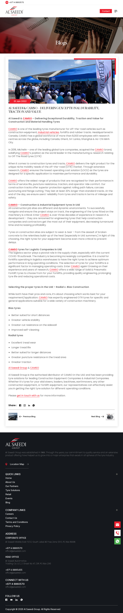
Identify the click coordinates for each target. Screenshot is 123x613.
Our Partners (11, 486)
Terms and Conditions (16, 522)
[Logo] (14, 11)
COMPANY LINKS (15, 510)
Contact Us (11, 518)
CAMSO (27, 118)
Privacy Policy (12, 526)
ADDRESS (10, 533)
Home (8, 478)
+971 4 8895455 (13, 570)
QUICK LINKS (13, 474)
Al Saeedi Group (17, 368)
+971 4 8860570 (16, 2)
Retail (8, 494)
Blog (7, 502)
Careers (9, 514)
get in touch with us (28, 395)
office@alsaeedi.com (15, 551)
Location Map (17, 464)
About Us (10, 482)
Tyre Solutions (12, 490)
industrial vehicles (48, 132)
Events (8, 498)
